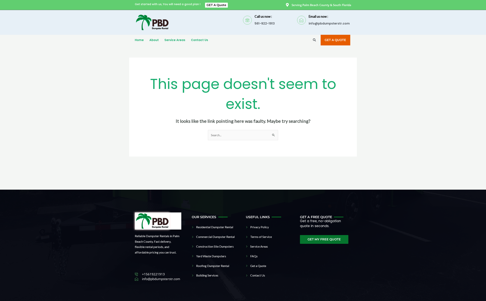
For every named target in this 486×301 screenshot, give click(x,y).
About (154, 40)
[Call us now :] (247, 20)
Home (139, 40)
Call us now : (263, 16)
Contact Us (199, 40)
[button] (314, 40)
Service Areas (174, 40)
